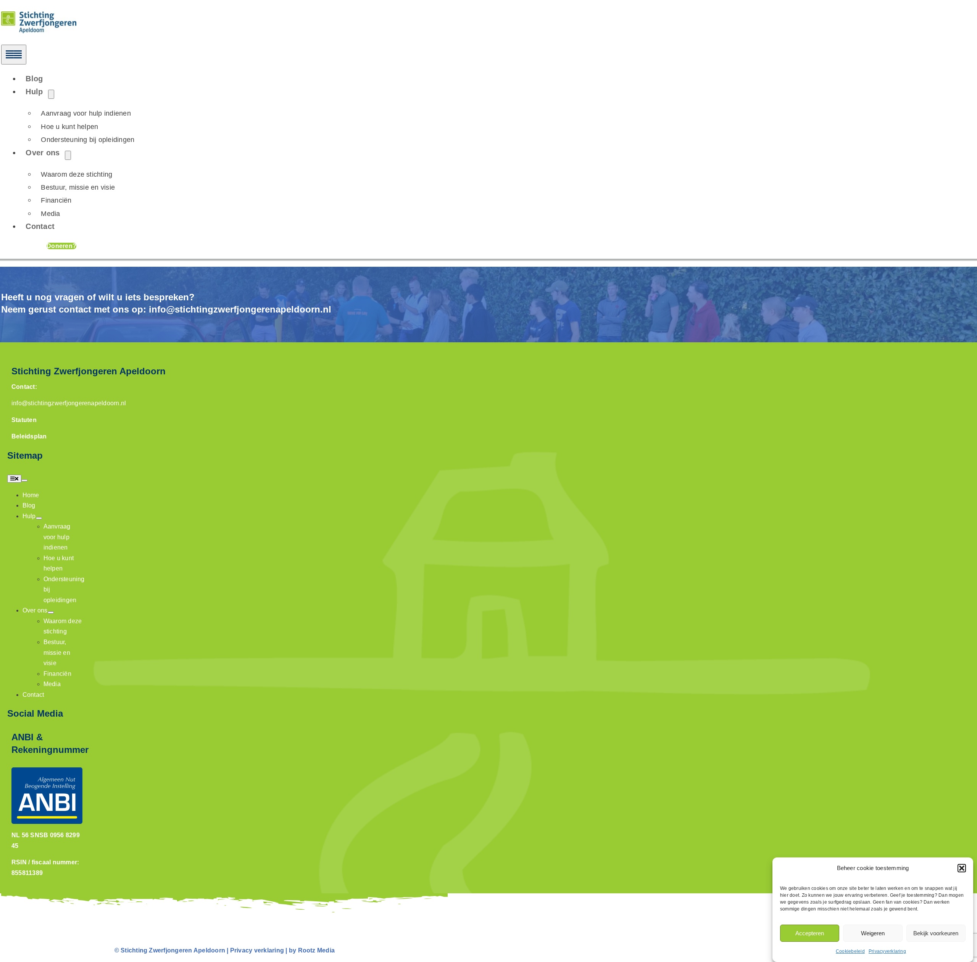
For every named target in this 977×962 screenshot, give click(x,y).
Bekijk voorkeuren (935, 933)
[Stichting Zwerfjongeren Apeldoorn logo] (38, 16)
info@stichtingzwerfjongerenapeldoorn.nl (240, 309)
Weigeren (873, 933)
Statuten (24, 420)
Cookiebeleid (850, 951)
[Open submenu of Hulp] (51, 94)
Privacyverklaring (887, 951)
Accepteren (809, 933)
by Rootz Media (312, 950)
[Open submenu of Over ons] (68, 155)
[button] (962, 868)
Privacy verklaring (257, 950)
